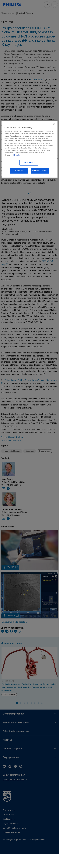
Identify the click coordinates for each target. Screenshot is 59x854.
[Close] (54, 124)
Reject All (19, 170)
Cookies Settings (29, 162)
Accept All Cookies (39, 170)
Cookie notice (15, 155)
